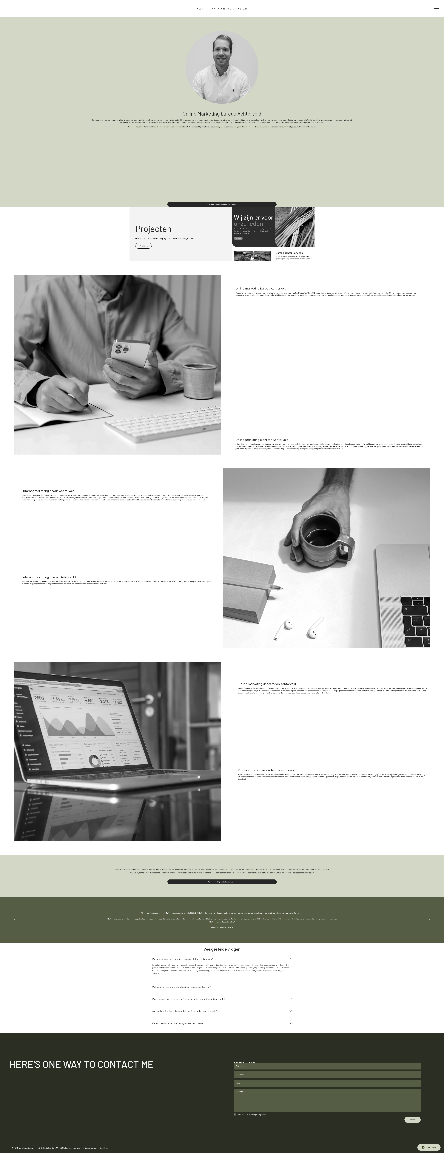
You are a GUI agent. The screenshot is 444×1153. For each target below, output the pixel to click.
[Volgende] (429, 920)
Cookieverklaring (92, 1148)
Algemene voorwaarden (74, 1148)
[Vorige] (15, 920)
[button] (436, 8)
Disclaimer (104, 1148)
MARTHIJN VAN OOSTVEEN (222, 8)
